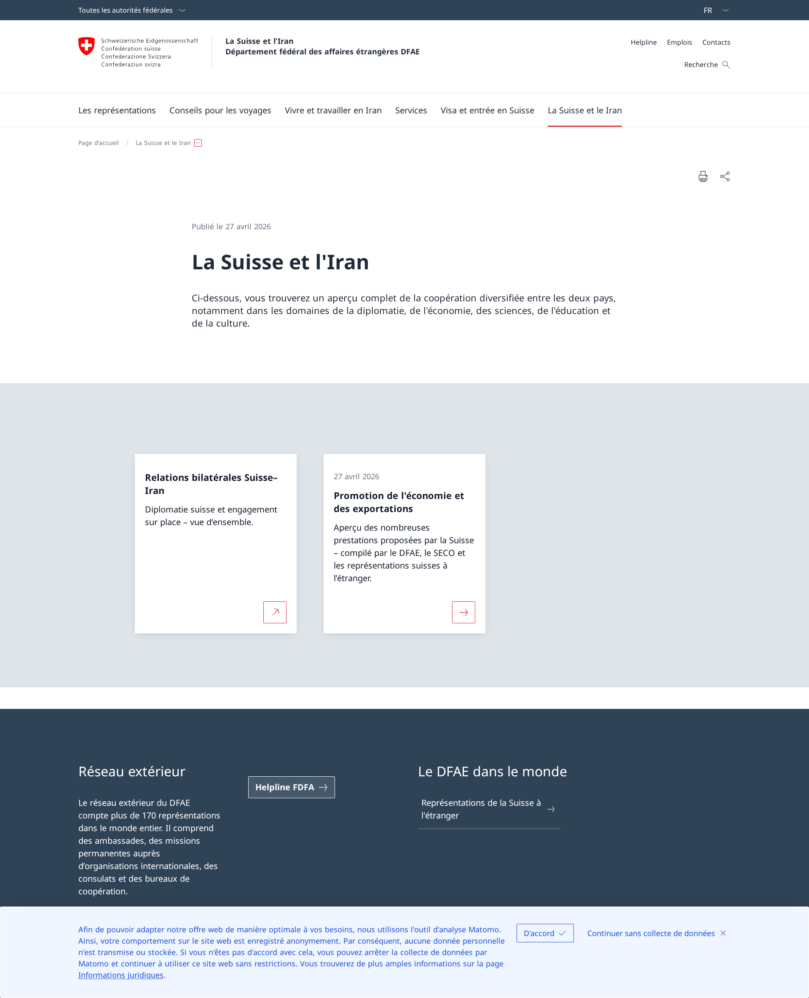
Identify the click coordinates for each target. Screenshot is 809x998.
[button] (117, 110)
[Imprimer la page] (703, 176)
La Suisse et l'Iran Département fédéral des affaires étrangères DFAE (322, 46)
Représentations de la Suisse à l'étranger (481, 809)
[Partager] (725, 176)
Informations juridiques (120, 975)
